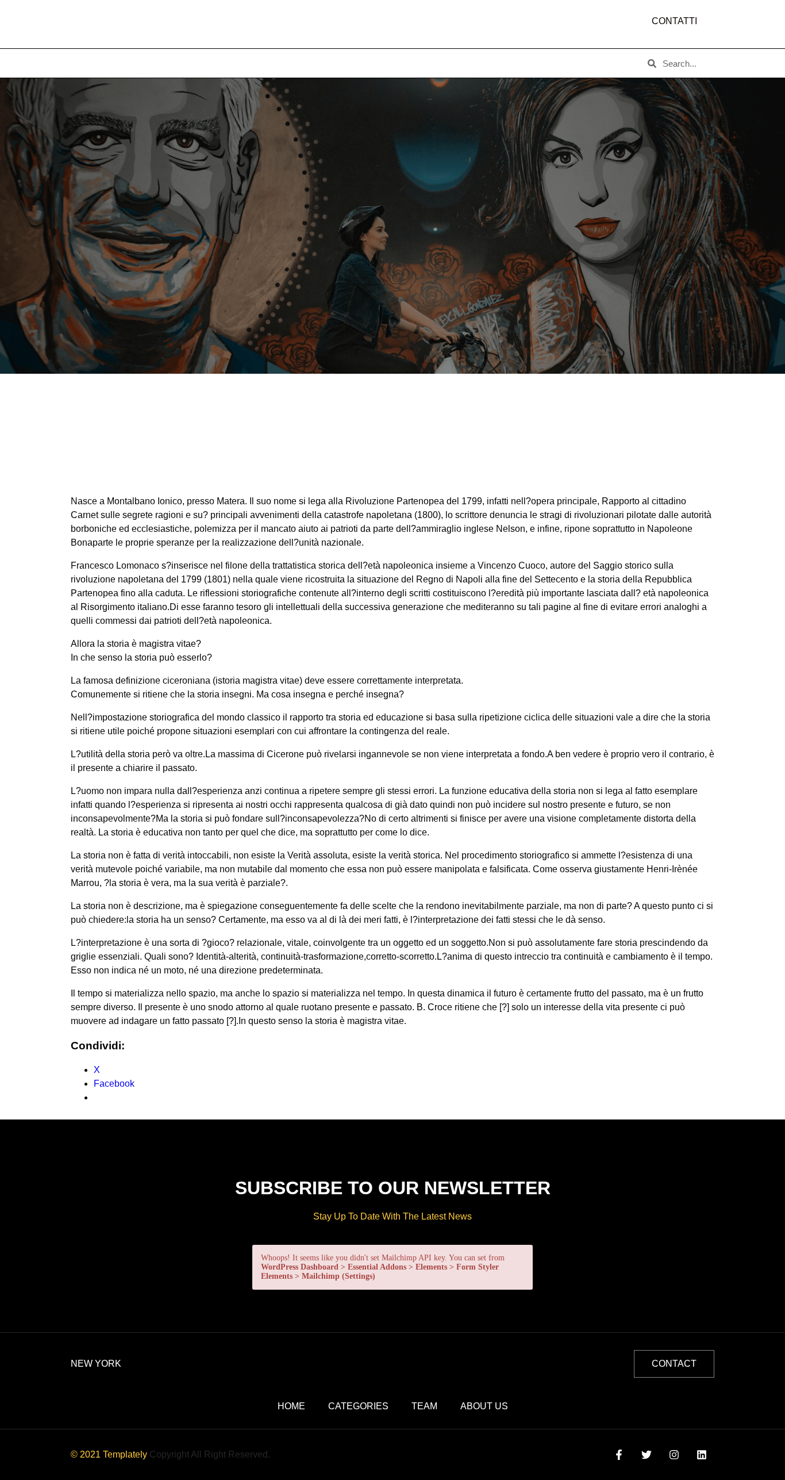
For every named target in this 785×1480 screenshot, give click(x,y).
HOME (88, 63)
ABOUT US (145, 63)
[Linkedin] (702, 1454)
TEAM (275, 63)
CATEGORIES (214, 63)
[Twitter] (646, 1454)
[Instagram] (674, 1454)
